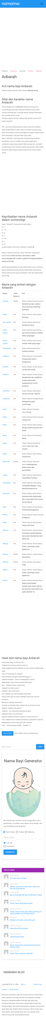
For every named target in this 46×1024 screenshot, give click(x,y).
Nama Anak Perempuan (19, 928)
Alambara (6, 493)
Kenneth (22, 71)
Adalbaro (6, 356)
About (23, 984)
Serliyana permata (17, 937)
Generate (10, 852)
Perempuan (10, 846)
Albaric (5, 515)
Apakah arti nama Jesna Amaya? (22, 920)
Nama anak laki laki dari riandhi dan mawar (26, 895)
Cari (40, 746)
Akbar (5, 409)
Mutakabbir (7, 483)
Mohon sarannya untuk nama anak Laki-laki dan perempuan (25, 887)
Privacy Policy (14, 989)
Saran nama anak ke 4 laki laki (21, 953)
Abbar (5, 314)
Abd (4, 322)
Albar (4, 507)
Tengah (21, 832)
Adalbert (6, 367)
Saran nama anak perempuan (21, 903)
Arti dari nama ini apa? (18, 878)
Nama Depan (10, 832)
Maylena (39, 71)
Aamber (5, 301)
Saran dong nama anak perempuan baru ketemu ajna (25, 946)
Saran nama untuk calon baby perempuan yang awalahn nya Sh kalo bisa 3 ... (26, 912)
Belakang (30, 832)
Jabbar (8, 322)
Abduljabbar (7, 348)
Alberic (5, 570)
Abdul (5, 330)
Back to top (38, 984)
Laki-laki (9, 843)
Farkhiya (5, 71)
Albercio (6, 530)
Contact (4, 989)
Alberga (5, 543)
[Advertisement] (23, 35)
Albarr (5, 522)
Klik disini (7, 733)
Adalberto (6, 391)
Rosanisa (13, 71)
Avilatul (30, 71)
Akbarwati (6, 461)
